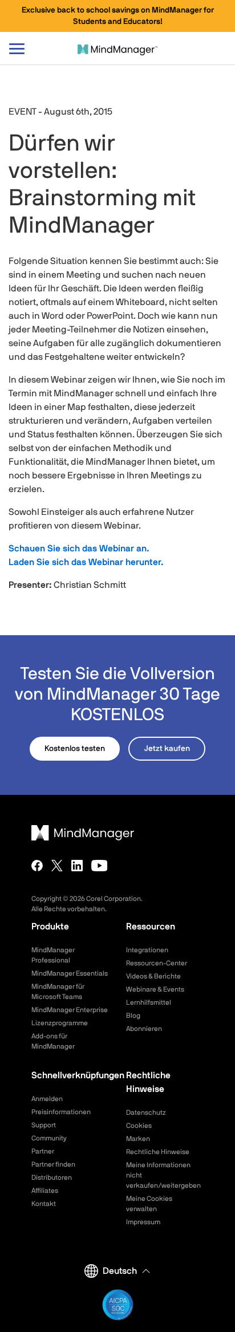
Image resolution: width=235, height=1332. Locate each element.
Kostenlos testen (74, 749)
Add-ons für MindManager (53, 1041)
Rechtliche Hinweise (157, 1151)
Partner (42, 1151)
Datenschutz (146, 1112)
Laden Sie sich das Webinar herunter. (86, 562)
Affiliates (44, 1190)
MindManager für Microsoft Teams (57, 991)
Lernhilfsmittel (148, 1002)
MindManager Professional (53, 955)
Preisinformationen (61, 1111)
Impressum (143, 1222)
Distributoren (51, 1177)
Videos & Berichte (153, 976)
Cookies (139, 1125)
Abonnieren (144, 1028)
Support (43, 1125)
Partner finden (53, 1164)
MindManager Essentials (69, 973)
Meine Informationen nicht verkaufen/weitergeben (163, 1175)
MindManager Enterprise (69, 1009)
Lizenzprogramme (59, 1023)
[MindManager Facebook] (37, 865)
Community (49, 1138)
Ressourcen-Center (156, 963)
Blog (133, 1015)
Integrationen (147, 950)
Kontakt (43, 1203)
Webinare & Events (155, 989)
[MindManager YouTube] (99, 865)
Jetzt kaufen (167, 749)
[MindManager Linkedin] (77, 865)
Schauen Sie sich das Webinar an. (79, 548)
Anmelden (47, 1098)
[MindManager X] (57, 865)
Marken (138, 1138)
